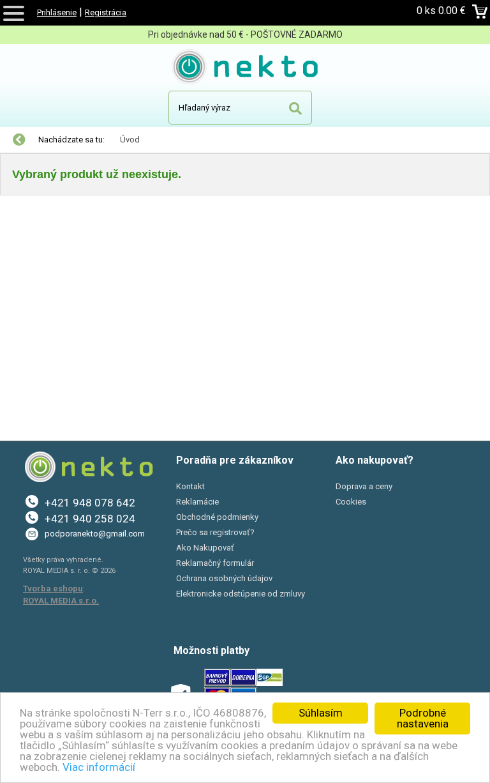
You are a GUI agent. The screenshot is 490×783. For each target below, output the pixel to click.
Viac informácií (99, 767)
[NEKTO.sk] (245, 69)
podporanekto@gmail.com (95, 533)
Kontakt (190, 486)
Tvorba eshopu (53, 588)
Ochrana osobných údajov (224, 578)
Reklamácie (197, 501)
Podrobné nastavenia (423, 718)
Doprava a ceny (364, 486)
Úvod (130, 139)
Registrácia (105, 12)
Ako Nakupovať (205, 547)
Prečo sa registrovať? (215, 532)
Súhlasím (321, 712)
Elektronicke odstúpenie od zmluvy (240, 593)
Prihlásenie (57, 12)
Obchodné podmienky (217, 517)
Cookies (351, 501)
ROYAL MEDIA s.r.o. (61, 600)
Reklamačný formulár (215, 563)
